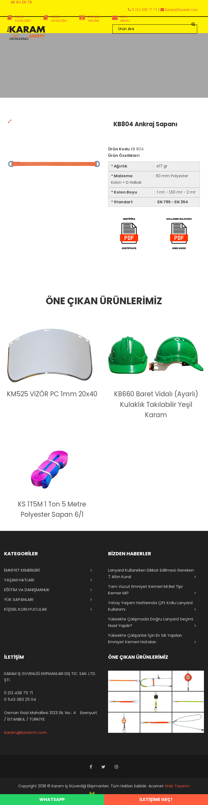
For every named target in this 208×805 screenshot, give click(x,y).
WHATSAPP (52, 799)
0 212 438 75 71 (18, 693)
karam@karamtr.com (25, 732)
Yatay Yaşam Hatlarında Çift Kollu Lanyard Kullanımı (150, 606)
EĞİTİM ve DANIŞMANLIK (27, 589)
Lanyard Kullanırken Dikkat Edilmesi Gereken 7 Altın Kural (151, 573)
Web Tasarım (177, 786)
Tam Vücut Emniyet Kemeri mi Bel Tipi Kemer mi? (145, 590)
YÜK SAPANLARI (18, 599)
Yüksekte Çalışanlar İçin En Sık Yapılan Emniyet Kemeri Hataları (145, 638)
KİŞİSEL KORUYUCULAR (25, 609)
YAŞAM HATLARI (19, 580)
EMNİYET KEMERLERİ (22, 570)
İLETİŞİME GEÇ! (156, 799)
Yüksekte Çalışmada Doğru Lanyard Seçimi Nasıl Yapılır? (150, 622)
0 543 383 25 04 (20, 699)
